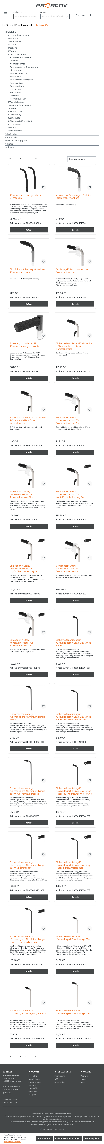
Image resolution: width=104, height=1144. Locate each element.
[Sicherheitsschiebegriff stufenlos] (75, 327)
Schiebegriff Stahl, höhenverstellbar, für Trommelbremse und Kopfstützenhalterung (68, 568)
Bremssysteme (17, 86)
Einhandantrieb (15, 130)
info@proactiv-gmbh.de (10, 1091)
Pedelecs (9, 147)
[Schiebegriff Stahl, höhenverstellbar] (75, 401)
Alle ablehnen (44, 1138)
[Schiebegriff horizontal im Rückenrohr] (29, 327)
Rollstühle (11, 32)
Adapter (9, 144)
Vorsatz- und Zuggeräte (16, 140)
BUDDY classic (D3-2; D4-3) (20, 121)
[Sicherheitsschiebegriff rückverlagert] (75, 624)
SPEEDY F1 (12, 127)
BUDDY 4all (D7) (15, 118)
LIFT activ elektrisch (17, 54)
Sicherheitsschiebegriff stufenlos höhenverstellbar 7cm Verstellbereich (74, 346)
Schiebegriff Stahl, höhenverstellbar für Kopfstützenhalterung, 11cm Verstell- (25, 568)
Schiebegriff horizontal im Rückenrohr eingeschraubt (24, 345)
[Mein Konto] (83, 15)
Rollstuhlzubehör (18, 98)
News (83, 1082)
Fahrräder (33, 1091)
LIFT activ (12, 51)
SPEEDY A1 (12, 44)
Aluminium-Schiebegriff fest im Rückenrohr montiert (73, 197)
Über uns (84, 1076)
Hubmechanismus (18, 73)
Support (84, 1079)
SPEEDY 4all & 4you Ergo (19, 35)
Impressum (60, 1076)
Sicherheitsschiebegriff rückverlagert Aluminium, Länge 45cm (73, 643)
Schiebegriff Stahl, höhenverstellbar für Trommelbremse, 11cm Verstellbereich (22, 494)
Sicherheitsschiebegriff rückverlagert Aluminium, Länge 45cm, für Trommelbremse (73, 717)
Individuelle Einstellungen (67, 1138)
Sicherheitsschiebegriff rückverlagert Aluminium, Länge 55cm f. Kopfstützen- (27, 865)
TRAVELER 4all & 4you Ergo (19, 105)
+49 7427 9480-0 (11, 1086)
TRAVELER (12, 108)
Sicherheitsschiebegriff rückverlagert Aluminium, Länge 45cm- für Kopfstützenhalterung (74, 791)
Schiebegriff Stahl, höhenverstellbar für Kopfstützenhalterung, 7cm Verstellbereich (71, 494)
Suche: (43, 12)
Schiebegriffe (18, 63)
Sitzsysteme (16, 70)
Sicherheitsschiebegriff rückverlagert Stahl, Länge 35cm (74, 938)
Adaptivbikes (11, 134)
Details (28, 230)
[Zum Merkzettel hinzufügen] (43, 187)
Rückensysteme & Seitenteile (24, 67)
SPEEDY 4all (13, 38)
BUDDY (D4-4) (14, 114)
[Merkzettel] (78, 15)
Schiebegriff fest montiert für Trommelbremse (72, 271)
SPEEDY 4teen (14, 124)
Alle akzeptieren (92, 1138)
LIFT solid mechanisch (19, 57)
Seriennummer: (20, 12)
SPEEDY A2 (12, 48)
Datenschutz (60, 1082)
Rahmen (14, 60)
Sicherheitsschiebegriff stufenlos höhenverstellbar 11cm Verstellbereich (28, 420)
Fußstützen (15, 89)
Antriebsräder (16, 83)
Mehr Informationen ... (12, 1142)
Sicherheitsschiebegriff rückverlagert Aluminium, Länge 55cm (27, 717)
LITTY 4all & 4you (15, 111)
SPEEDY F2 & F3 (14, 41)
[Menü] (5, 13)
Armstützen (15, 76)
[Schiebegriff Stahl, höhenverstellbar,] (75, 550)
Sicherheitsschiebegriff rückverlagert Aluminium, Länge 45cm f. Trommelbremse (73, 865)
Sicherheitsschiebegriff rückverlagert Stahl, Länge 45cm (28, 1012)
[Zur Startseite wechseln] (52, 5)
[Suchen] (67, 16)
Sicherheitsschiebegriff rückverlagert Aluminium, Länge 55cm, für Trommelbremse (27, 791)
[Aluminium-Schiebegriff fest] (75, 179)
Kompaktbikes (11, 137)
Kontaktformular (10, 1102)
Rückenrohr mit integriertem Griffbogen (25, 197)
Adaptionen (15, 92)
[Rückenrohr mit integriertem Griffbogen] (29, 179)
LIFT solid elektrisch (16, 102)
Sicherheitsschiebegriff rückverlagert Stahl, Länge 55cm (74, 1012)
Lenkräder (14, 95)
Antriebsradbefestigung (21, 79)
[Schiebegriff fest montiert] (75, 253)
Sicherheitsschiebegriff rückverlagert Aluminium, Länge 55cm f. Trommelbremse (27, 939)
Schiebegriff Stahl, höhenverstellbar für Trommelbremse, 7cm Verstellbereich (68, 420)
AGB (56, 1079)
